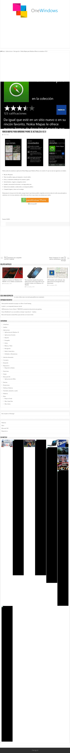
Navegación (17, 51)
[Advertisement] (35, 33)
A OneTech (6, 324)
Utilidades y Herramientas (11, 354)
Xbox (4, 396)
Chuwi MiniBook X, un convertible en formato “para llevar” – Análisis (18, 312)
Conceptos (5, 360)
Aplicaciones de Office (10, 379)
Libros (6, 343)
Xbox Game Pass (9, 401)
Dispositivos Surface (10, 368)
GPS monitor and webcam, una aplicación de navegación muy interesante (56, 281)
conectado (27, 297)
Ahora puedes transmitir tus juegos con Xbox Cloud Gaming (16, 303)
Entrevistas (6, 371)
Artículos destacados (8, 357)
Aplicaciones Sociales (10, 335)
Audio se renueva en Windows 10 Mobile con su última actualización (12, 280)
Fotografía (7, 340)
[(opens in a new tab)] (29, 443)
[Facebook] (32, 750)
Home (3, 51)
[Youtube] (36, 750)
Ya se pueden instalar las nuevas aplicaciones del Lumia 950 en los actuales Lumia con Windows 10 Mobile (34, 282)
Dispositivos (6, 365)
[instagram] (37, 750)
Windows (5, 393)
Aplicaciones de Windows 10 (12, 332)
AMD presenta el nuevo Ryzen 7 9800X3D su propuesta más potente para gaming (21, 309)
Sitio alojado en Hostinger (7, 413)
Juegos (5, 374)
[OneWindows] (35, 10)
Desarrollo (5, 363)
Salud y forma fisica (9, 351)
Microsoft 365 (6, 376)
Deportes (7, 337)
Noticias (5, 382)
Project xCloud (8, 398)
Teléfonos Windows (8, 388)
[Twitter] (34, 750)
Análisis (5, 327)
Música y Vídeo (8, 345)
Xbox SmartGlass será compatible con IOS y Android (13, 258)
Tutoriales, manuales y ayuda (10, 390)
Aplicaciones (9, 51)
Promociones (6, 385)
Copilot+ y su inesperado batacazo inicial (11, 306)
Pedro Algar (6, 134)
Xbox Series (7, 404)
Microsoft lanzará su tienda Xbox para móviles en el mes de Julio (17, 314)
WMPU (8, 219)
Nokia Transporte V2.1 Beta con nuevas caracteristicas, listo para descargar (57, 258)
